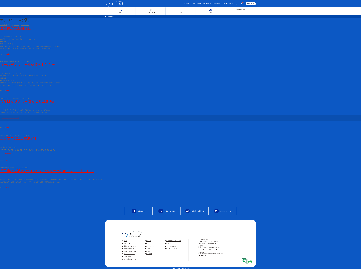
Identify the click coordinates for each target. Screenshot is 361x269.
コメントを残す (25, 25)
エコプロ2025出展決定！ (18, 138)
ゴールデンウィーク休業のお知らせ (27, 65)
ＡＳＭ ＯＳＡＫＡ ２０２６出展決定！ (29, 101)
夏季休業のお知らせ (15, 28)
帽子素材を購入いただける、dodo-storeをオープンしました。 (47, 171)
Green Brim (8, 153)
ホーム (108, 16)
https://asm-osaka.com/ (10, 118)
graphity (17, 168)
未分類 (7, 54)
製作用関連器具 (240, 9)
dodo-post (16, 25)
